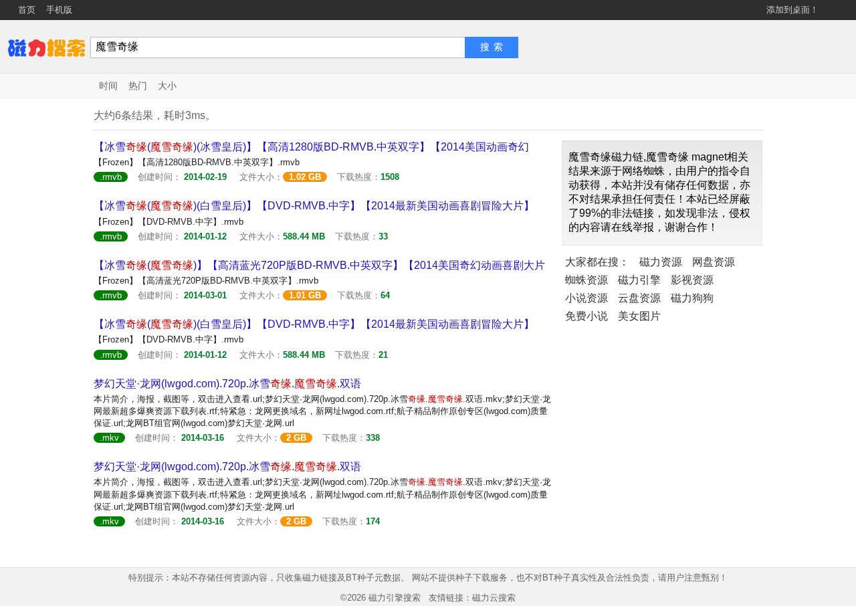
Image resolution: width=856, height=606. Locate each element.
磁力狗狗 (692, 298)
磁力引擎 (639, 280)
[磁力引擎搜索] (46, 46)
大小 (167, 85)
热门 (137, 85)
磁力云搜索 (494, 598)
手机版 (59, 10)
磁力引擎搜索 (394, 598)
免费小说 (586, 316)
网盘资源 (713, 262)
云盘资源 (639, 298)
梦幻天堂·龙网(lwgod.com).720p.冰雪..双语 (227, 383)
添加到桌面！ (792, 10)
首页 (26, 10)
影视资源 (692, 280)
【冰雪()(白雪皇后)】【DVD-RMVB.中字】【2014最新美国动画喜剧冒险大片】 (314, 205)
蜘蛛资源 (586, 280)
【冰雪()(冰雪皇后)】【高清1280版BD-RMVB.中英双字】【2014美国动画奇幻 (311, 147)
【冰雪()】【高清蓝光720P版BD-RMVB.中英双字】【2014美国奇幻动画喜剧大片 (319, 265)
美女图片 (639, 316)
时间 (108, 85)
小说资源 (586, 298)
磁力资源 (660, 262)
